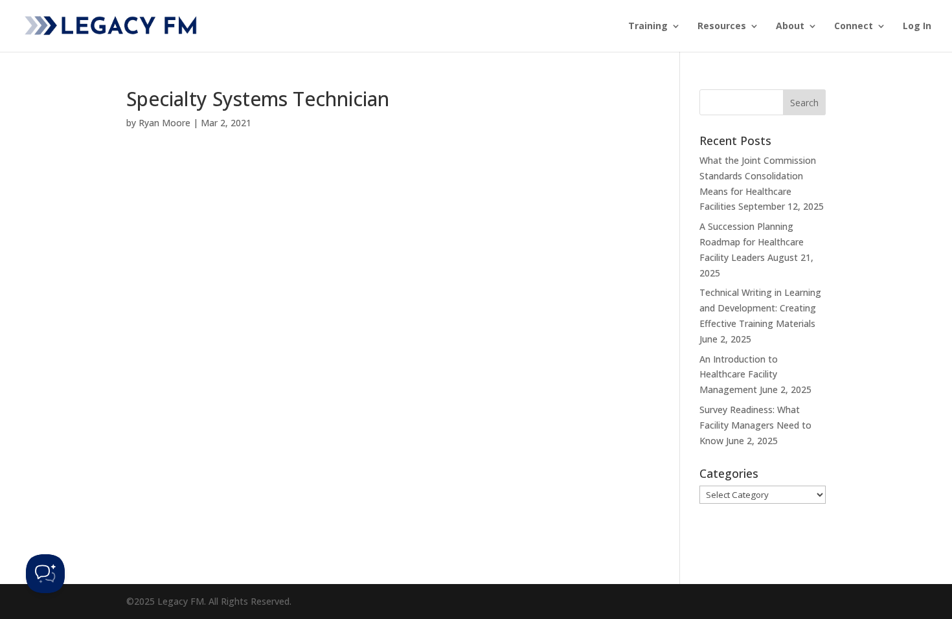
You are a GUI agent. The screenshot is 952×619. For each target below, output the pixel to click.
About (790, 26)
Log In (917, 26)
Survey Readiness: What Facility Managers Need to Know (755, 425)
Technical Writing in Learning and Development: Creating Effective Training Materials (760, 308)
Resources (721, 26)
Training (648, 26)
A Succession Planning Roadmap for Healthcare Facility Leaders (751, 242)
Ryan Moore (164, 123)
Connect (853, 26)
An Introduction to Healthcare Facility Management (738, 374)
